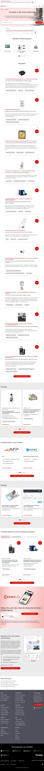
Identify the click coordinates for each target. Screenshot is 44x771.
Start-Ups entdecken (19, 696)
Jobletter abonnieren (19, 721)
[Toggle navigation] (42, 6)
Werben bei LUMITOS (5, 760)
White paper (17, 733)
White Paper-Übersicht (19, 714)
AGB (8, 764)
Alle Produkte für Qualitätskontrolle (22, 582)
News (16, 729)
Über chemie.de (21, 760)
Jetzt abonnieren (38, 704)
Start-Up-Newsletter (5, 698)
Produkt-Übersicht (4, 714)
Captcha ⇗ (16, 618)
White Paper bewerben (19, 712)
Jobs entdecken (18, 719)
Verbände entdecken (19, 698)
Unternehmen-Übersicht (20, 702)
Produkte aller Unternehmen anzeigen (22, 475)
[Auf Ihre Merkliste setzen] (38, 67)
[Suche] (34, 6)
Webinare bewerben (4, 721)
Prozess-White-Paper (19, 710)
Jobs (16, 735)
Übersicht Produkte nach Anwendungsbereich (10, 684)
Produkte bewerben (4, 712)
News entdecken (4, 695)
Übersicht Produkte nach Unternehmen (8, 681)
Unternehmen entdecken (20, 695)
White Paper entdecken (19, 707)
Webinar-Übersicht (4, 723)
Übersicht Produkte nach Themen (7, 682)
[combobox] (34, 537)
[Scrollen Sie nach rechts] (24, 537)
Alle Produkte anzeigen (22, 432)
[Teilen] (36, 6)
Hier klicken (11, 616)
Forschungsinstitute (5, 733)
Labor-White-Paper (19, 709)
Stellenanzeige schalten (20, 723)
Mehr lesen (3, 623)
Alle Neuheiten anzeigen (22, 376)
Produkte (17, 731)
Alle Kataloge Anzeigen (22, 523)
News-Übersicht (4, 700)
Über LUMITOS (13, 760)
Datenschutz (13, 764)
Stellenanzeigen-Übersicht (20, 724)
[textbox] (35, 537)
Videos (2, 735)
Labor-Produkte (4, 709)
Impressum (3, 764)
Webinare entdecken (5, 719)
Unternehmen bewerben (20, 700)
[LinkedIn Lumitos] (42, 764)
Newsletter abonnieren (29, 613)
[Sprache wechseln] (39, 6)
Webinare (17, 737)
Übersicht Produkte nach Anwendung (8, 686)
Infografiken (3, 731)
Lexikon (2, 729)
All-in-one (17, 738)
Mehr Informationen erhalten (10, 668)
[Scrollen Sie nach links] (23, 537)
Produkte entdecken (5, 707)
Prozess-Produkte (4, 710)
